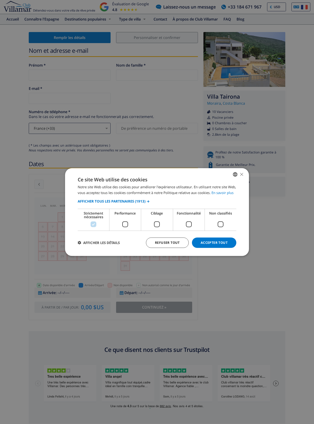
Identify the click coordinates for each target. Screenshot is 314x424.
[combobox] (235, 174)
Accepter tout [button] (214, 242)
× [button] (241, 174)
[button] (157, 201)
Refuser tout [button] (167, 242)
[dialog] (157, 212)
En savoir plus (222, 192)
